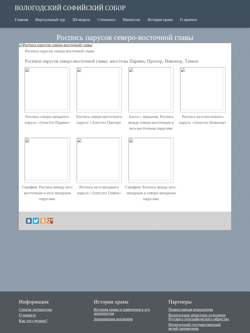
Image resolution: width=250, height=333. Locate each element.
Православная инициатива (190, 310)
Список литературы (35, 310)
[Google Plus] (50, 221)
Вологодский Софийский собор (70, 8)
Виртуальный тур (50, 20)
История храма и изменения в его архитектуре (122, 311)
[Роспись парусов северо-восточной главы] (58, 45)
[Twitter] (36, 221)
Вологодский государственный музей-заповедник (194, 327)
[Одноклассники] (43, 221)
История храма (160, 20)
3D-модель (81, 20)
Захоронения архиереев (113, 319)
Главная (21, 20)
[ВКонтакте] (29, 221)
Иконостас (131, 20)
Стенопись (106, 20)
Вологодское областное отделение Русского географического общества (198, 317)
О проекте (188, 20)
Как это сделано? (33, 321)
